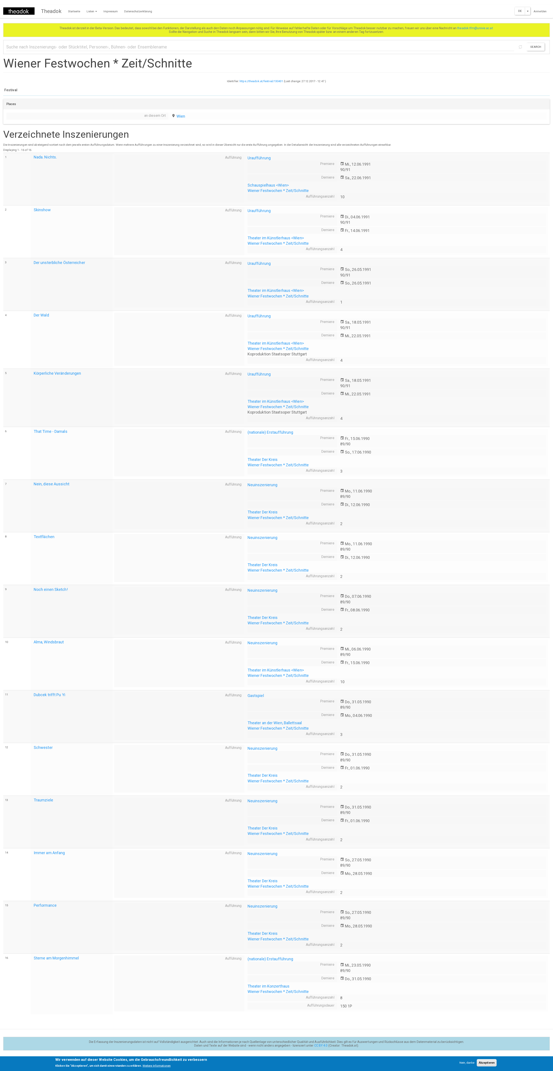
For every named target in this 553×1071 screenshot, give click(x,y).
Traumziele (43, 800)
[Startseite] (20, 11)
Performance (45, 905)
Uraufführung (259, 158)
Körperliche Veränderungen (57, 373)
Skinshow (42, 210)
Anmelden (540, 11)
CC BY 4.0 (321, 1045)
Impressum (110, 11)
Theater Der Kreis (263, 459)
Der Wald (41, 315)
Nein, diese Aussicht (51, 484)
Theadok (51, 11)
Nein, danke (466, 1062)
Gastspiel (256, 695)
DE (520, 11)
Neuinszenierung (263, 485)
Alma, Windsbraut (49, 642)
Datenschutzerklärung (138, 11)
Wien (180, 116)
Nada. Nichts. (45, 157)
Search (535, 46)
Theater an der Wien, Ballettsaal (275, 723)
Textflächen (44, 536)
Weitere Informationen (157, 1065)
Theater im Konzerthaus (268, 986)
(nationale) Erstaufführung (270, 432)
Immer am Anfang (49, 852)
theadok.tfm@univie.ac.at (475, 28)
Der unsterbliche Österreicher (59, 262)
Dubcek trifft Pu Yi (49, 694)
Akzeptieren (487, 1062)
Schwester (43, 747)
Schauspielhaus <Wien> (268, 185)
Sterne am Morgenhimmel (56, 958)
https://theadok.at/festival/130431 (261, 81)
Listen (91, 11)
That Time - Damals (50, 431)
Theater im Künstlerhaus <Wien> (276, 238)
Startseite (74, 11)
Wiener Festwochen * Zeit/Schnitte (278, 190)
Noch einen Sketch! (51, 589)
